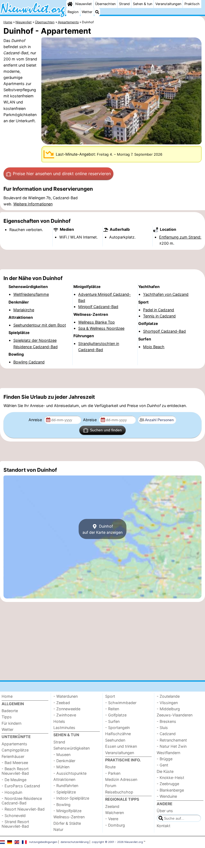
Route (110, 767)
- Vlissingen (167, 702)
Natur (58, 829)
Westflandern (168, 752)
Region (73, 12)
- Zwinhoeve (64, 715)
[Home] (70, 4)
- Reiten (112, 709)
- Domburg (115, 825)
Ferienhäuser (13, 756)
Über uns (165, 810)
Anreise (36, 419)
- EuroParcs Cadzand (21, 786)
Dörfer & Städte (67, 823)
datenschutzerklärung (75, 841)
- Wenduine (167, 796)
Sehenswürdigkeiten (71, 748)
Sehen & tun (142, 4)
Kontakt (163, 825)
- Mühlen (61, 767)
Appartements (14, 744)
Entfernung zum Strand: (180, 237)
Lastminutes (64, 727)
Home (7, 696)
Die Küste (165, 771)
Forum (110, 785)
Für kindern (11, 723)
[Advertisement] (102, 259)
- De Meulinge (14, 779)
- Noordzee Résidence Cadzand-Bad (22, 800)
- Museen (61, 754)
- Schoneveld (14, 815)
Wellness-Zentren (69, 817)
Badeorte (10, 710)
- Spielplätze (64, 792)
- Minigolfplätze (67, 810)
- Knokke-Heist (170, 777)
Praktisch (192, 4)
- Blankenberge (170, 790)
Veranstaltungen (168, 4)
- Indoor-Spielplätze (71, 798)
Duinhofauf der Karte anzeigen (102, 529)
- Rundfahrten (65, 785)
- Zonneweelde (66, 709)
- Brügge (164, 759)
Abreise (90, 419)
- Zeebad (61, 702)
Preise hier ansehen (62, 173)
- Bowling (61, 804)
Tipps (7, 717)
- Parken (112, 773)
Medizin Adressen (121, 779)
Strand (124, 4)
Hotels (59, 721)
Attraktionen (64, 779)
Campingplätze (15, 750)
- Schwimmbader (120, 702)
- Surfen (112, 721)
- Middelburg (168, 709)
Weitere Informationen (33, 204)
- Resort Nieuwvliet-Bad (23, 809)
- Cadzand (166, 733)
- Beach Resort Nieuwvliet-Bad (15, 771)
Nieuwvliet (83, 4)
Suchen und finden (106, 430)
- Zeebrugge (168, 783)
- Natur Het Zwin (172, 746)
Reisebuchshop (119, 792)
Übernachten (105, 4)
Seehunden (115, 740)
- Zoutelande (168, 696)
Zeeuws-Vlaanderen (174, 715)
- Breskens (166, 721)
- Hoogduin (12, 792)
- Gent (162, 765)
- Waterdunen (65, 696)
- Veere (111, 818)
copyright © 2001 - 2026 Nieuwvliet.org (117, 841)
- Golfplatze (116, 715)
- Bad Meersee (15, 762)
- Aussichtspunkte (69, 773)
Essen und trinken (121, 746)
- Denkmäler (64, 760)
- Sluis (162, 727)
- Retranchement (172, 740)
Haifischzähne (118, 733)
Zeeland (112, 806)
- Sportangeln (117, 727)
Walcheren (114, 812)
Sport (110, 696)
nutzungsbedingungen (43, 841)
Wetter (87, 12)
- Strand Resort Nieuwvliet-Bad (15, 823)
